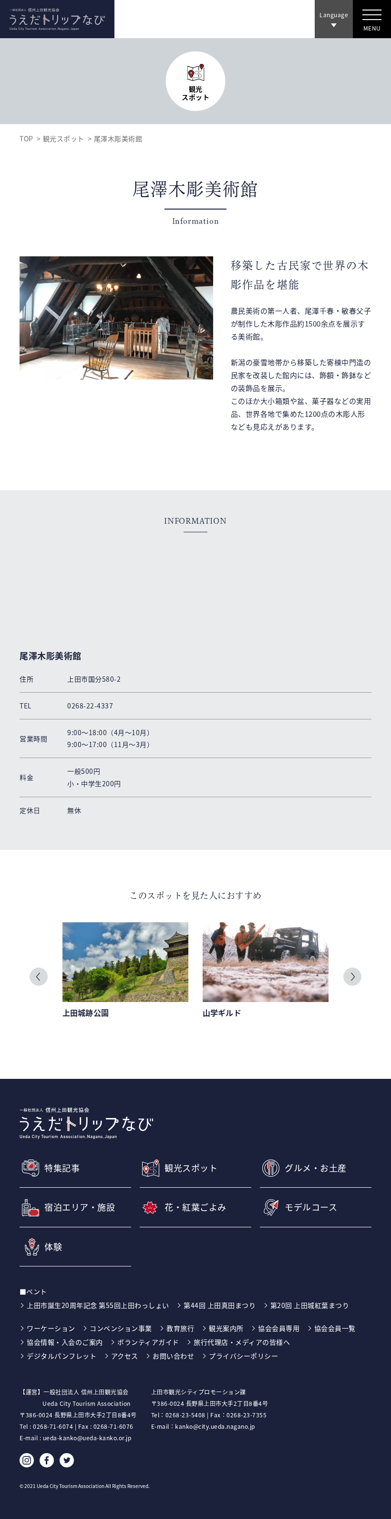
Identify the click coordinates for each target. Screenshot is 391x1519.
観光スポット (63, 138)
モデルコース (311, 1207)
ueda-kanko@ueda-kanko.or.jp (87, 1438)
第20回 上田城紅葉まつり (310, 1305)
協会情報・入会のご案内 (65, 1342)
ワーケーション (51, 1328)
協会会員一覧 (335, 1328)
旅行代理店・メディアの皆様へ (242, 1342)
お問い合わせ (173, 1356)
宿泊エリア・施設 (79, 1207)
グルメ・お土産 (316, 1168)
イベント (38, 1291)
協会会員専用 (278, 1328)
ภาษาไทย (332, 38)
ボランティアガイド (148, 1342)
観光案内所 (226, 1328)
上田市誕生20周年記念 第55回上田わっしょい (98, 1305)
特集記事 (62, 1168)
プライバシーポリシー (243, 1356)
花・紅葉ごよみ (195, 1207)
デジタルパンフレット (61, 1356)
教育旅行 (180, 1328)
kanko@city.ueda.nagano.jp (215, 1426)
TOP (26, 138)
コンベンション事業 (121, 1328)
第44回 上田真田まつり (220, 1305)
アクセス (124, 1356)
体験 (53, 1247)
